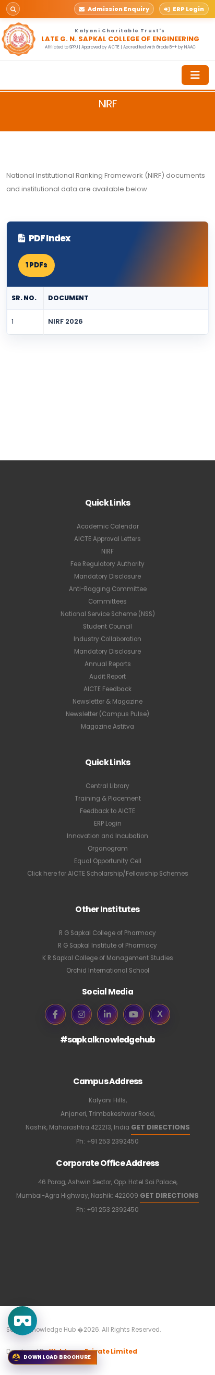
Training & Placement (108, 798)
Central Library (107, 786)
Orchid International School (107, 970)
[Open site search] (13, 9)
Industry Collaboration (107, 639)
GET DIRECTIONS (160, 1127)
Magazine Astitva (107, 726)
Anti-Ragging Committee (108, 589)
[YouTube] (133, 1014)
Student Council (107, 626)
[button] (114, 9)
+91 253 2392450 (113, 1141)
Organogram (108, 848)
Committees (107, 601)
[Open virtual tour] (22, 1320)
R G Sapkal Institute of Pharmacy (107, 945)
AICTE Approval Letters (107, 539)
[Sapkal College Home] (18, 39)
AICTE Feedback (107, 689)
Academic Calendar (108, 526)
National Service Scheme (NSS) (108, 614)
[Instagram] (81, 1014)
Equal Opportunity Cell (107, 861)
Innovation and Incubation (107, 836)
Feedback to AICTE (107, 811)
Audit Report (107, 676)
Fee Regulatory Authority (107, 564)
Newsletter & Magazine (107, 701)
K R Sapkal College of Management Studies (107, 958)
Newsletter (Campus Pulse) (107, 714)
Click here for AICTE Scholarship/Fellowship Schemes (107, 873)
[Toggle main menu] (195, 75)
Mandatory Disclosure (107, 576)
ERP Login (108, 823)
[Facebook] (55, 1014)
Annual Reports (108, 664)
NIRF (107, 551)
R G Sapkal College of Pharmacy (107, 933)
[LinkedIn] (107, 1014)
